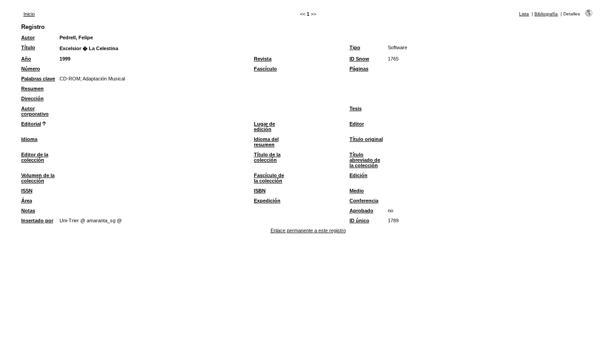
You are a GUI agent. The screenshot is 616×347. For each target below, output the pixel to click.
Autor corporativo (35, 111)
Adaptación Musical (104, 78)
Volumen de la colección (38, 178)
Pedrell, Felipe (76, 37)
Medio (356, 190)
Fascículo (265, 68)
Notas (28, 210)
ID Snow (359, 58)
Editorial (31, 124)
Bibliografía (546, 13)
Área (26, 200)
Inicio (29, 14)
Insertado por (37, 220)
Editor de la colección (34, 157)
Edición (358, 175)
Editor (356, 124)
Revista (262, 58)
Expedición (267, 200)
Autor (28, 37)
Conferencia (363, 200)
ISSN (26, 190)
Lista (524, 13)
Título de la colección (267, 157)
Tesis (355, 108)
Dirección (32, 98)
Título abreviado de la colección (364, 160)
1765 (393, 58)
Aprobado (361, 210)
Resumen (32, 88)
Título (28, 47)
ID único (359, 220)
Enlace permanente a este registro (308, 230)
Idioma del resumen (266, 141)
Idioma (29, 139)
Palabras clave (38, 78)
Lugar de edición (264, 126)
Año (26, 58)
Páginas (358, 68)
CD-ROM (70, 78)
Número (30, 68)
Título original (366, 139)
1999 (65, 58)
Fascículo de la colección (269, 178)
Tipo (354, 47)
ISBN (260, 190)
